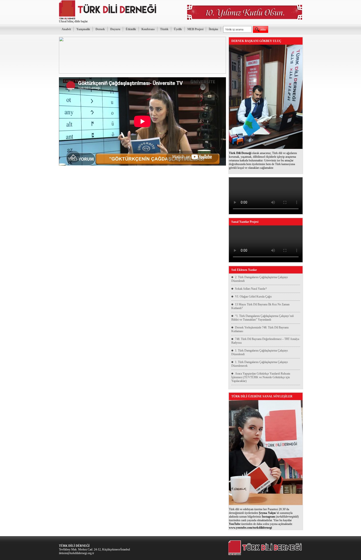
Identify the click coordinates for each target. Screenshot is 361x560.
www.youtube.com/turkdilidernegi (250, 527)
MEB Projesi (195, 29)
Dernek (100, 29)
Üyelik (178, 29)
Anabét (66, 29)
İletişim (213, 29)
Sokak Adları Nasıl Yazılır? (251, 288)
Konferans (148, 29)
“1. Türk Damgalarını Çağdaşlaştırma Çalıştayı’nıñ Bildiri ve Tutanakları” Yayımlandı (262, 317)
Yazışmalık (83, 29)
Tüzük (164, 29)
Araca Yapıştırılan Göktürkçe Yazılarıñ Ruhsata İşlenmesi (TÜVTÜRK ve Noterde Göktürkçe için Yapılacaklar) (260, 377)
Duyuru (115, 29)
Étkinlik (131, 29)
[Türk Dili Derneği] (108, 18)
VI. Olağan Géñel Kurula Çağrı (253, 296)
